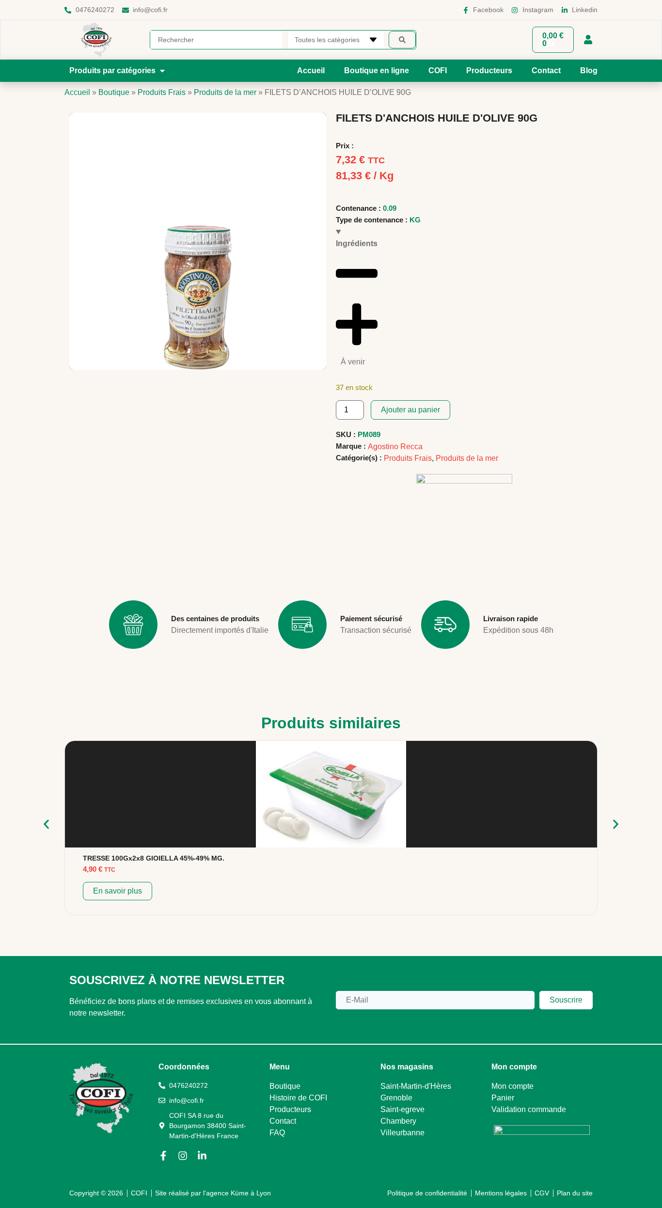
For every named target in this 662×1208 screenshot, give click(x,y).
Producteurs (489, 70)
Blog (589, 70)
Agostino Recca (395, 446)
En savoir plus (117, 891)
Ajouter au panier (410, 410)
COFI (437, 70)
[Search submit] (402, 39)
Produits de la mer (225, 92)
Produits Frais (162, 92)
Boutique (113, 92)
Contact (546, 70)
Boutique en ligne (376, 70)
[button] (118, 71)
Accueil (311, 70)
